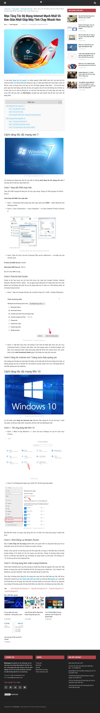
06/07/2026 (82, 30)
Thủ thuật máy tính (26, 9)
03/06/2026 (82, 67)
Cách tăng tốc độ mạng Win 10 (15, 118)
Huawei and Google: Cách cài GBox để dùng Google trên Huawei (86, 26)
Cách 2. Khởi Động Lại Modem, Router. (19, 124)
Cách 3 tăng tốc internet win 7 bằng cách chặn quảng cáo (25, 114)
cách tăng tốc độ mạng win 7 (20, 588)
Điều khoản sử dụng (42, 669)
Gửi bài (38, 667)
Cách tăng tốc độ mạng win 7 (15, 106)
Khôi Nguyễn (14, 24)
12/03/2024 (24, 24)
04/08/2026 (82, 20)
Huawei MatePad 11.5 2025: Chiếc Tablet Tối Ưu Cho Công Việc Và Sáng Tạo (87, 74)
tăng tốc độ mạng (19, 80)
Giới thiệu (38, 665)
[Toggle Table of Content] (59, 102)
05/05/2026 (82, 78)
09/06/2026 (82, 59)
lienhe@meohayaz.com (15, 677)
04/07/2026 (82, 40)
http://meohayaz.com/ (18, 675)
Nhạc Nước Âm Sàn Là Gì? (76, 663)
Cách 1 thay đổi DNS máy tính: (17, 109)
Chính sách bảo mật (42, 672)
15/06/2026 (82, 49)
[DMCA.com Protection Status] (11, 694)
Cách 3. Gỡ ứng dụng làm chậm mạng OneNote (22, 127)
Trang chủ (7, 9)
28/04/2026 (82, 90)
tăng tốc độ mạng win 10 (39, 588)
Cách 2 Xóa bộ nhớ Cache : (16, 112)
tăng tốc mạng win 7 (11, 591)
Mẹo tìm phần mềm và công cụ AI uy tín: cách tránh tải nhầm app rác (87, 36)
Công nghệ (15, 9)
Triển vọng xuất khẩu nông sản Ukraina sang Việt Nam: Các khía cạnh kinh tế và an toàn (87, 55)
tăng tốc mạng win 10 (56, 588)
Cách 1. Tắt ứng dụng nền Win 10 (18, 121)
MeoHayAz (17, 706)
